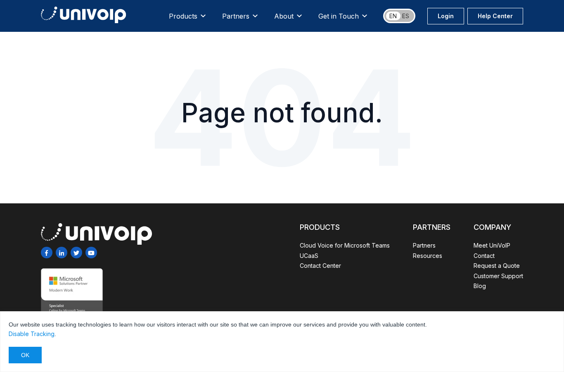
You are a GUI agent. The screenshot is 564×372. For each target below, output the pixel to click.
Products (183, 16)
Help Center (495, 15)
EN (393, 15)
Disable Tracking (32, 333)
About (284, 16)
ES (405, 15)
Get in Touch (338, 16)
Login (446, 15)
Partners (235, 16)
